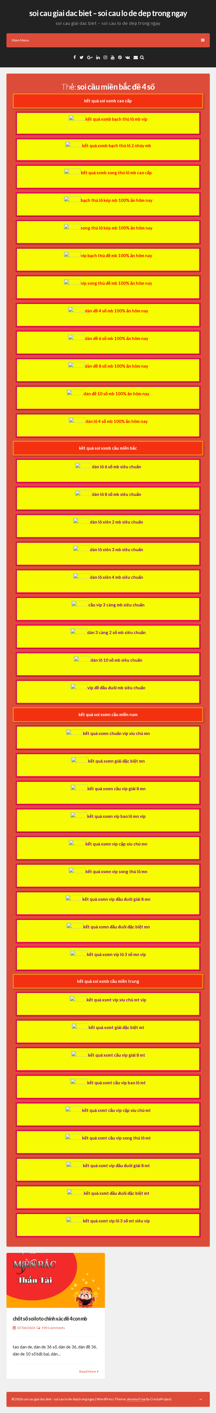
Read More (87, 1371)
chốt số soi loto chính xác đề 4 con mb (50, 1318)
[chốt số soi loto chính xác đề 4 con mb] (55, 1280)
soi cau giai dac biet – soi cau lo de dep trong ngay (108, 13)
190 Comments (53, 1328)
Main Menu (20, 40)
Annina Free (136, 1399)
